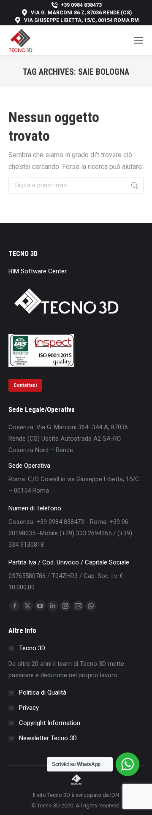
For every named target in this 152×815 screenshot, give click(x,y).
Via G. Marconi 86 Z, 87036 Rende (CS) (81, 13)
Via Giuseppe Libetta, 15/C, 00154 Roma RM (81, 20)
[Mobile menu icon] (138, 40)
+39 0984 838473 (81, 5)
